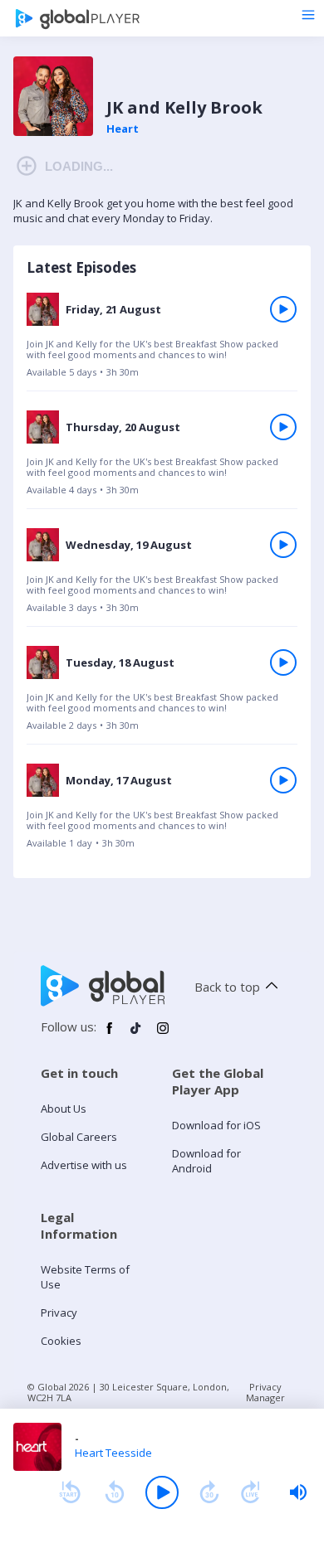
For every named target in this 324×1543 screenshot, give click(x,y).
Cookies (61, 1340)
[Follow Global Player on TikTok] (136, 1034)
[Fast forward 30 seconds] (209, 1492)
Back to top (227, 986)
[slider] (298, 1492)
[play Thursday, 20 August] (283, 427)
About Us (63, 1108)
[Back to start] (69, 1492)
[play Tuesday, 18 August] (283, 662)
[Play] (162, 1492)
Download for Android (206, 1161)
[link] (162, 341)
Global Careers (79, 1136)
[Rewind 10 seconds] (114, 1492)
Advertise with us (84, 1164)
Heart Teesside (113, 1452)
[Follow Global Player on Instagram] (162, 1034)
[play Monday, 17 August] (283, 780)
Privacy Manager (265, 1392)
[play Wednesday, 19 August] (283, 544)
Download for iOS (216, 1125)
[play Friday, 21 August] (283, 309)
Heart (122, 128)
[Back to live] (251, 1492)
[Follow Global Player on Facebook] (109, 1034)
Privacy (59, 1312)
